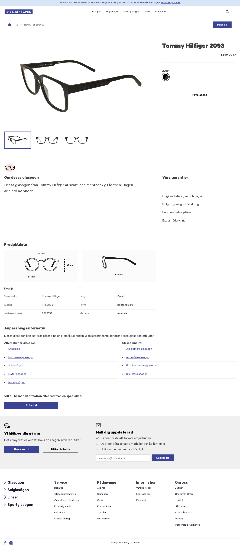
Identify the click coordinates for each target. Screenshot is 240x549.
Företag (179, 519)
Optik (100, 500)
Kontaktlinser (104, 506)
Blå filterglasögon (136, 374)
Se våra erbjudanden (170, 3)
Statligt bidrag (62, 519)
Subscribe (163, 458)
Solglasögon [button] (112, 12)
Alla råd (101, 488)
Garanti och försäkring (66, 500)
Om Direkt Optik (184, 494)
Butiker (179, 488)
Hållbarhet (180, 506)
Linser (11, 498)
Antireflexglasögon (137, 357)
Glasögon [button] (96, 12)
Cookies (135, 543)
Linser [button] (147, 12)
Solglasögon (15, 366)
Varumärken (103, 519)
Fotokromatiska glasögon (141, 366)
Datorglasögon (17, 374)
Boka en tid (21, 449)
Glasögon (14, 483)
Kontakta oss (143, 494)
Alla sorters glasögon (139, 349)
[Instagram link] (11, 543)
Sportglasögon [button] (131, 12)
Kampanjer (142, 500)
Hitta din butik (60, 449)
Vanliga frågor (143, 488)
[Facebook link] (5, 543)
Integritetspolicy (120, 543)
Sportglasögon (18, 505)
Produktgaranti (62, 506)
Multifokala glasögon (20, 357)
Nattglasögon (16, 383)
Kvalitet (179, 500)
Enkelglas (14, 349)
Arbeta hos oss (183, 512)
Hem (15, 25)
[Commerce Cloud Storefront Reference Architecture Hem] (18, 12)
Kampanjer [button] (161, 12)
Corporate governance (187, 525)
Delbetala (59, 512)
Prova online (199, 95)
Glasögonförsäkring (65, 494)
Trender (101, 512)
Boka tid (222, 25)
